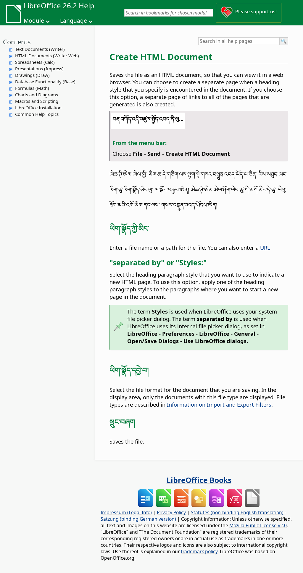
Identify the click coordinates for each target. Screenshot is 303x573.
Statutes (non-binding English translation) (237, 512)
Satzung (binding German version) (138, 519)
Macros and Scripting (36, 101)
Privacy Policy (171, 512)
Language (73, 21)
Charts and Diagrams (36, 95)
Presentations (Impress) (39, 69)
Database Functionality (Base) (45, 82)
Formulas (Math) (32, 88)
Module (34, 21)
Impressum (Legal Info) (126, 512)
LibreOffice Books (199, 480)
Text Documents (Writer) (40, 49)
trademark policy (199, 551)
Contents (17, 41)
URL (265, 247)
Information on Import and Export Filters (219, 404)
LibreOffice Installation (38, 108)
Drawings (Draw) (32, 75)
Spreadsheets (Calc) (35, 62)
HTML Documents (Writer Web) (47, 56)
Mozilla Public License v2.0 (258, 525)
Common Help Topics (37, 114)
